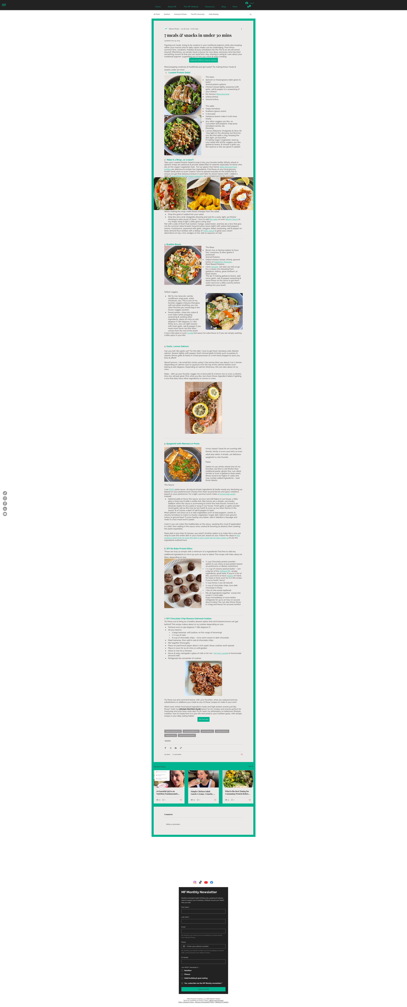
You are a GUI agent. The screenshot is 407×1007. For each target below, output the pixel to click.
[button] (249, 6)
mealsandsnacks (222, 731)
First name (185, 882)
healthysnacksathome (186, 735)
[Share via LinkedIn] (176, 748)
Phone (183, 917)
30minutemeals (207, 731)
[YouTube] (5, 514)
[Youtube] (206, 857)
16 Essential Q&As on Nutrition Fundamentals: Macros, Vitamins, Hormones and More (168, 792)
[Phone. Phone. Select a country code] (185, 921)
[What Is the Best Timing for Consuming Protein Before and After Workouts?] (238, 778)
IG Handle (184, 932)
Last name (185, 891)
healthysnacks (171, 735)
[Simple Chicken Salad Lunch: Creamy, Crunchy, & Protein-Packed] (203, 778)
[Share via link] (181, 748)
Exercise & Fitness (180, 14)
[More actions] (241, 29)
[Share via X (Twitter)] (170, 748)
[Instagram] (5, 498)
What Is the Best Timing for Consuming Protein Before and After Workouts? (237, 792)
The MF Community (198, 14)
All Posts (157, 14)
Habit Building (214, 14)
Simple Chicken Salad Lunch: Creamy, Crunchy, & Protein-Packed (203, 792)
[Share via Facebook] (165, 748)
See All (250, 766)
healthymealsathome (173, 731)
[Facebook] (5, 503)
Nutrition (167, 14)
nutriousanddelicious (191, 731)
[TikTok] (5, 493)
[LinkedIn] (5, 509)
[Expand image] (170, 193)
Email (183, 901)
